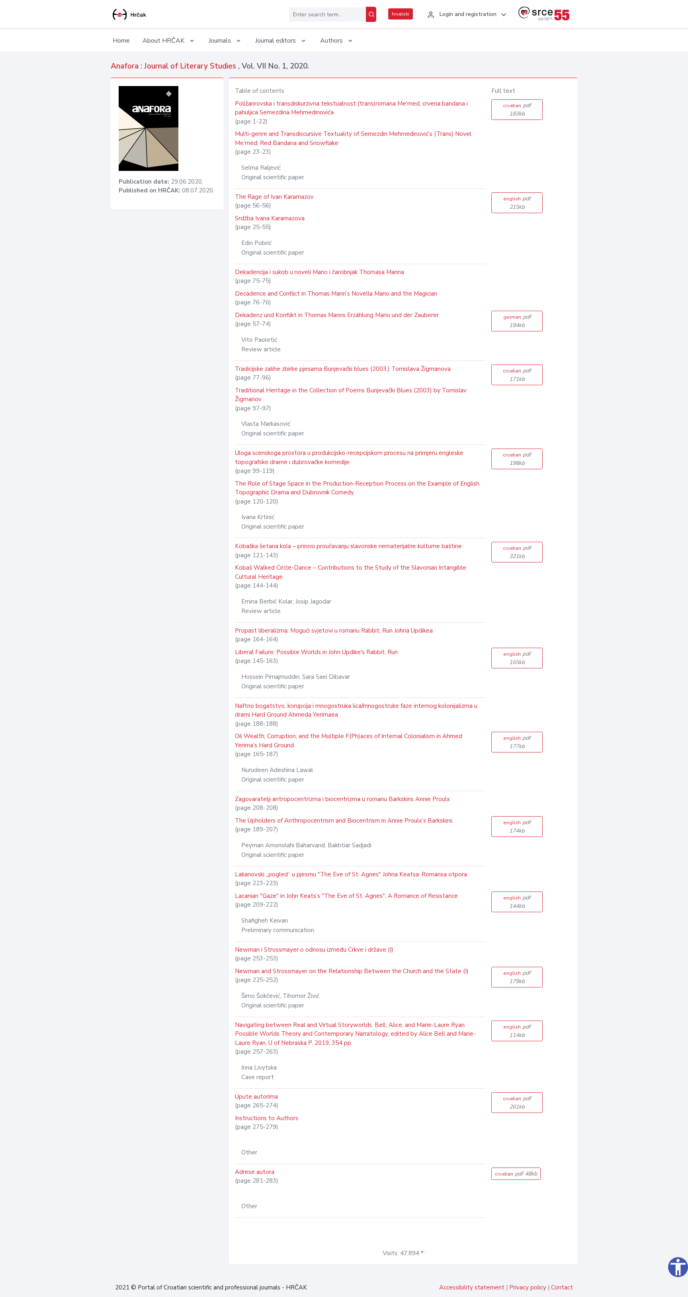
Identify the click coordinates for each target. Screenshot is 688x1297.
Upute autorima (256, 1097)
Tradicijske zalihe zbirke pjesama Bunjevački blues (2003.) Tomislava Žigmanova (343, 369)
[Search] (371, 14)
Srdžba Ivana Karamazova (270, 218)
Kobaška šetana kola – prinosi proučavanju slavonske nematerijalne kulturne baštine (348, 546)
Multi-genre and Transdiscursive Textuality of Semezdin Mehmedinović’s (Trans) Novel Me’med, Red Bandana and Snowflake (353, 138)
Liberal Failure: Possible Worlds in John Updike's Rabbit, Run (316, 652)
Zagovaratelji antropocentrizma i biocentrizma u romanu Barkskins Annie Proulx (342, 799)
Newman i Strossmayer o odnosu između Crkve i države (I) (314, 950)
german (517, 321)
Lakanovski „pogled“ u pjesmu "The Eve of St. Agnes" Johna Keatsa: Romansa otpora (351, 874)
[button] (465, 15)
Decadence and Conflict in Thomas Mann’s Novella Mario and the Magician (336, 294)
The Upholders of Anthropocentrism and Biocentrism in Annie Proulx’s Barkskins (344, 821)
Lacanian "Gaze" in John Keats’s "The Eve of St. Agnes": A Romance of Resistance (346, 896)
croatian (517, 110)
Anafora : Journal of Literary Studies (174, 66)
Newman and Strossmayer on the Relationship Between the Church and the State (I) (352, 971)
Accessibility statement (471, 1287)
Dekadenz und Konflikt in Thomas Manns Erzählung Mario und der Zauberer (337, 315)
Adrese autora (254, 1172)
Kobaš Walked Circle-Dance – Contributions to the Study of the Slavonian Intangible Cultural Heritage (350, 572)
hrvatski (400, 14)
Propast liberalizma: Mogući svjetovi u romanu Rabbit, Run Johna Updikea (334, 631)
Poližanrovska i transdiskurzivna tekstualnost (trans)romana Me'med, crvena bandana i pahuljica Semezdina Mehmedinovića (351, 108)
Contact (562, 1287)
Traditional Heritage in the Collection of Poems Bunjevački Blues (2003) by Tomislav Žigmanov (351, 395)
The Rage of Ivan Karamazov (274, 197)
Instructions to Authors (266, 1118)
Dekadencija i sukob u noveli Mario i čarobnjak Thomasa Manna (319, 272)
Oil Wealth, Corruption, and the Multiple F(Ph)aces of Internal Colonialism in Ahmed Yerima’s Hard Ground (348, 740)
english (517, 203)
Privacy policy (527, 1287)
